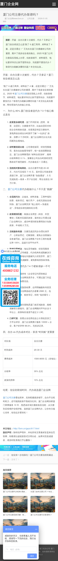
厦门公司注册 (21, 93)
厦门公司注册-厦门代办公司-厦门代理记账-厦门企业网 (9, 4)
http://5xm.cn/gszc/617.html (26, 428)
